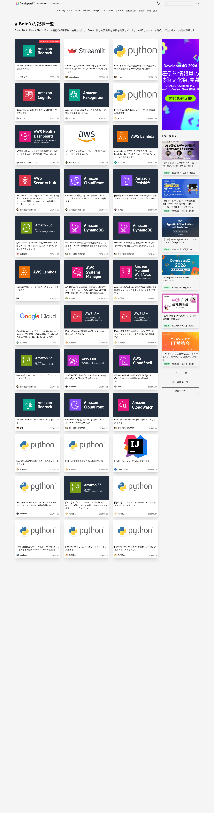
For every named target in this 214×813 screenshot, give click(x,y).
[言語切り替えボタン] (158, 3)
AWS (69, 10)
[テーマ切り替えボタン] (197, 3)
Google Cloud (99, 10)
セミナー (119, 10)
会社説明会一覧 (180, 382)
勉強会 (141, 10)
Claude (77, 10)
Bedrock (86, 10)
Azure (110, 10)
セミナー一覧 (180, 373)
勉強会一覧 (180, 390)
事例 (149, 10)
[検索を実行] (166, 3)
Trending (61, 10)
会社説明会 (131, 10)
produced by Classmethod (48, 3)
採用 (155, 10)
